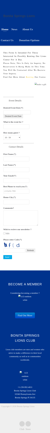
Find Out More (25, 315)
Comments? (8, 208)
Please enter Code (12, 240)
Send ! (7, 257)
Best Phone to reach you (15, 186)
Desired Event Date (13, 108)
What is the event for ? (13, 122)
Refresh (30, 250)
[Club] (22, 423)
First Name (9, 154)
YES (7, 233)
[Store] (28, 423)
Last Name (9, 165)
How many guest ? (11, 133)
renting (30, 77)
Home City (9, 197)
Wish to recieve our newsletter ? (17, 229)
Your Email (9, 176)
